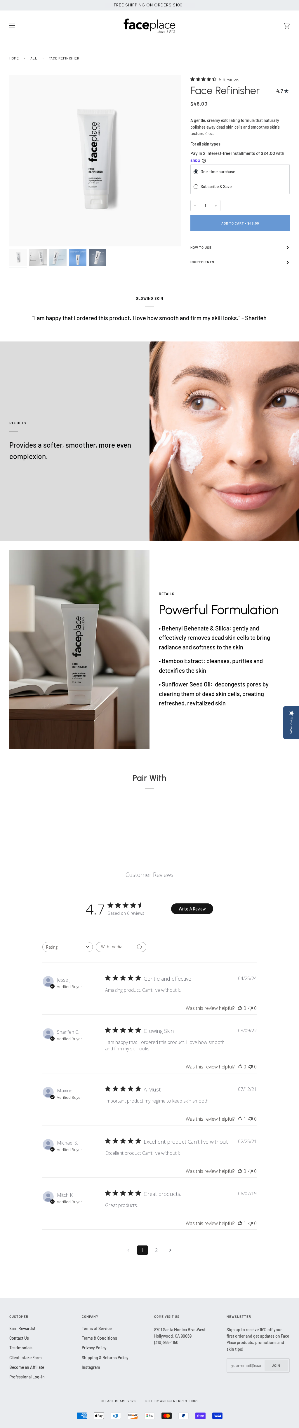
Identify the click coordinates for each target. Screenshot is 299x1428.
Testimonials (20, 1347)
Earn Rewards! (22, 1328)
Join (276, 1365)
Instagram (91, 1367)
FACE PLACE (116, 1401)
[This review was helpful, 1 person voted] (240, 1119)
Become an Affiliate (26, 1367)
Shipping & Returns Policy (105, 1357)
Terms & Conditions (99, 1338)
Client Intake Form (25, 1357)
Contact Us (19, 1338)
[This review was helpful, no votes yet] (240, 1008)
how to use (201, 247)
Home (14, 58)
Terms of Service (97, 1328)
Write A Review (192, 909)
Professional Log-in (27, 1376)
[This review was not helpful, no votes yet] (250, 1008)
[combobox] (67, 947)
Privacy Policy (94, 1347)
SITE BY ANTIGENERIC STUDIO (171, 1401)
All (33, 58)
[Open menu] (18, 25)
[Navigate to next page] (170, 1250)
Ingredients (202, 262)
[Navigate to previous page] (128, 1250)
